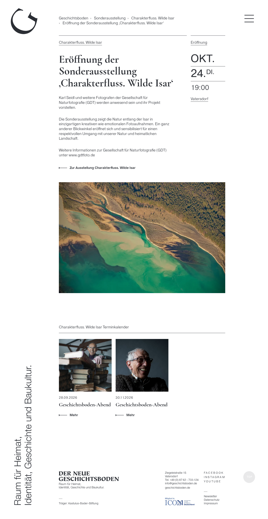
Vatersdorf (199, 99)
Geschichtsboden (73, 18)
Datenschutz (211, 500)
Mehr (74, 415)
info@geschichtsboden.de (181, 483)
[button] (249, 477)
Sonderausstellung (110, 18)
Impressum (211, 503)
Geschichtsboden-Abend (85, 404)
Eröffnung (199, 42)
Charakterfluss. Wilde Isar (152, 18)
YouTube (212, 482)
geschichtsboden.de (177, 488)
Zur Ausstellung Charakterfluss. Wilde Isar (103, 168)
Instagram (214, 477)
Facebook (214, 473)
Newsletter (210, 496)
